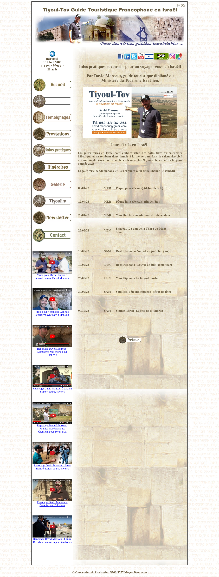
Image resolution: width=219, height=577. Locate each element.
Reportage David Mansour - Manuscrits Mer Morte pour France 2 (52, 351)
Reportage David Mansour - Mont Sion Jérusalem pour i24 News (52, 467)
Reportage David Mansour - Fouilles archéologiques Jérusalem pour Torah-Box (52, 428)
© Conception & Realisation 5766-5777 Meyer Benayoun (109, 572)
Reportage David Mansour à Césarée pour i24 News (52, 504)
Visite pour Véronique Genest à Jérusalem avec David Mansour (52, 313)
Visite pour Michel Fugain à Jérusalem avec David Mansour (52, 277)
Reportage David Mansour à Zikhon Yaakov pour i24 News (52, 390)
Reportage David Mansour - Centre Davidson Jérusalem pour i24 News (52, 540)
